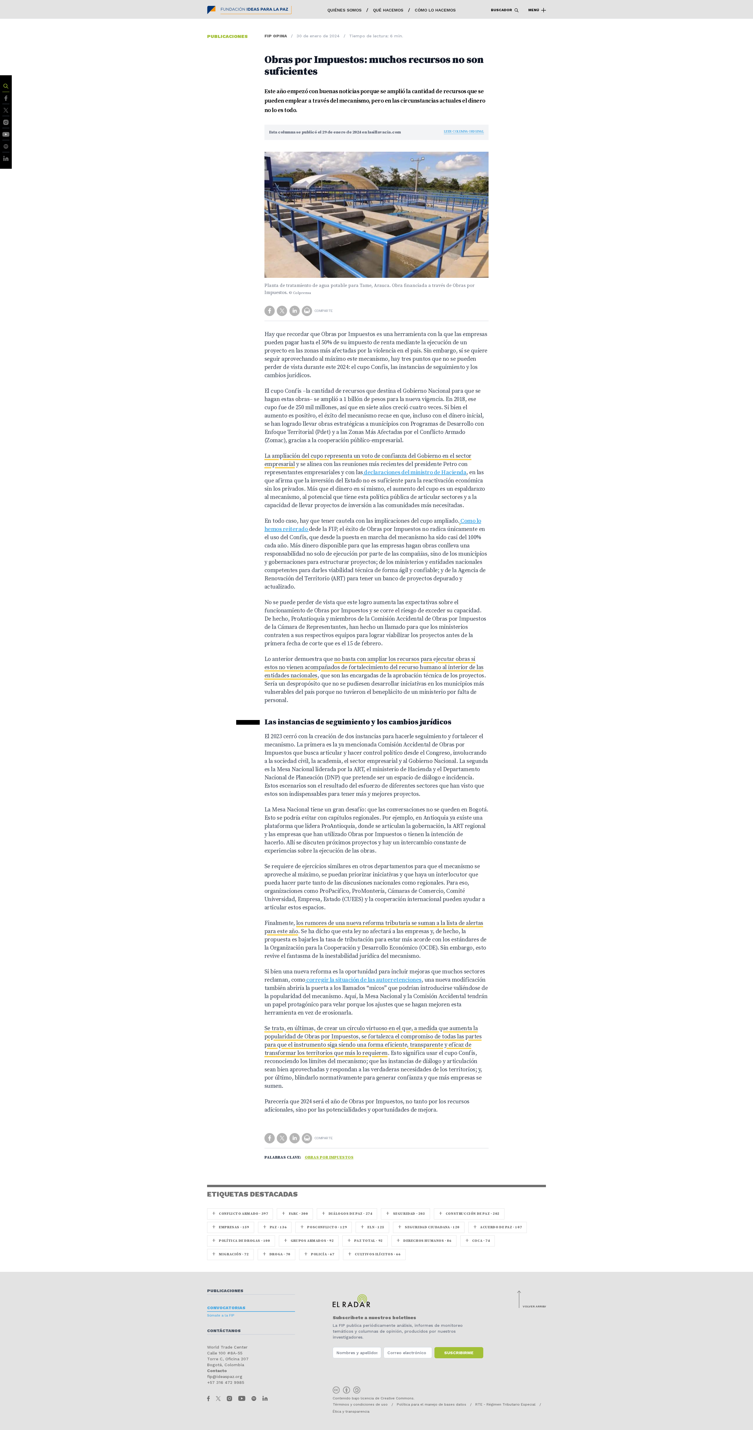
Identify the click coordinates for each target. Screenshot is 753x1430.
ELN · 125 (372, 1227)
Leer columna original (464, 131)
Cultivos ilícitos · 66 (374, 1254)
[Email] (307, 310)
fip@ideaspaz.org (224, 1376)
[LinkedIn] (6, 158)
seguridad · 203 (405, 1213)
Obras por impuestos (329, 1157)
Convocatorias (226, 1307)
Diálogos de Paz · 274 (347, 1213)
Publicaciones (225, 1290)
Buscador (502, 10)
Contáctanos (224, 1330)
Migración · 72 (230, 1254)
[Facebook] (5, 98)
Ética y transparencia (351, 1411)
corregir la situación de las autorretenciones (363, 980)
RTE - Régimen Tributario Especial (505, 1404)
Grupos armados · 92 (309, 1240)
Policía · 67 (319, 1254)
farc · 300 (295, 1213)
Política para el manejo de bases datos (431, 1404)
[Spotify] (6, 146)
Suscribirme (459, 1352)
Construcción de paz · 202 (469, 1213)
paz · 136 (275, 1227)
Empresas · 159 (230, 1227)
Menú (534, 10)
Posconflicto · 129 (323, 1227)
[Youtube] (5, 134)
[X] (6, 110)
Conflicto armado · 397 (240, 1213)
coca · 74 (477, 1240)
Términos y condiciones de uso (360, 1404)
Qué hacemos (388, 10)
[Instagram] (6, 122)
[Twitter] (282, 310)
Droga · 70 (276, 1254)
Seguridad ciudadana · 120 (428, 1227)
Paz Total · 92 (365, 1240)
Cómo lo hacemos (435, 10)
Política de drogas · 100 (241, 1240)
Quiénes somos (344, 10)
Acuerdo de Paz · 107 (497, 1227)
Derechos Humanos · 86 (424, 1240)
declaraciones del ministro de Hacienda (415, 472)
